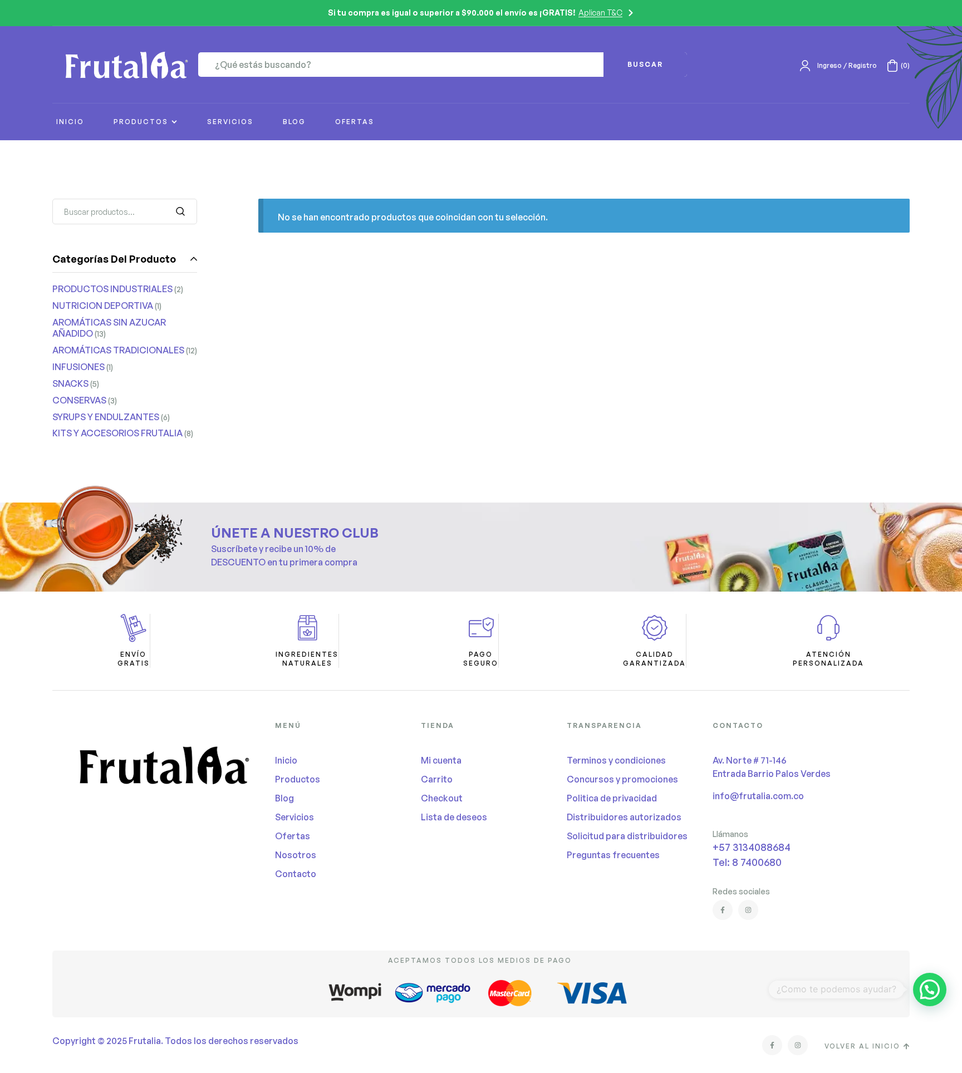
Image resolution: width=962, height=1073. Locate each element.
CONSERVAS (79, 400)
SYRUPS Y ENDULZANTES (105, 416)
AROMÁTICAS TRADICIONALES (118, 350)
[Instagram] (748, 910)
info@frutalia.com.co (758, 795)
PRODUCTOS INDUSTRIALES (112, 288)
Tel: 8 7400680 (747, 862)
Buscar (181, 211)
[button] (929, 989)
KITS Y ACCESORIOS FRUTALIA (117, 433)
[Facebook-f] (723, 910)
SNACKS (70, 383)
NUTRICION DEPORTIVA (102, 305)
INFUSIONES (78, 366)
